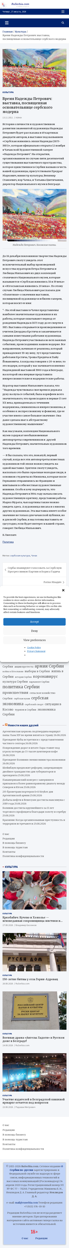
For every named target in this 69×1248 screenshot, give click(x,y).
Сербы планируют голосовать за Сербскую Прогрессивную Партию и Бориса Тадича (35, 569)
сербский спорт (34, 704)
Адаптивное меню (62, 12)
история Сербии (23, 677)
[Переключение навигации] (7, 22)
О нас (6, 834)
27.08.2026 (8, 925)
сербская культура (20, 555)
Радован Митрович (25, 1107)
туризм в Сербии (25, 709)
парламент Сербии (39, 682)
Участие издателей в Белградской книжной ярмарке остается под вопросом (34, 1101)
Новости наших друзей (23, 725)
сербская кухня (22, 698)
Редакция (9, 838)
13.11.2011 (8, 117)
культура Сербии (15, 681)
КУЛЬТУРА (11, 867)
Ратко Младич (52, 582)
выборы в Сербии (37, 671)
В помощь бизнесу (14, 842)
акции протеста (23, 666)
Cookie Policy (34, 647)
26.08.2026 (8, 983)
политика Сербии (21, 686)
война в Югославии (13, 671)
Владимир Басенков (26, 925)
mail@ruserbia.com (26, 1202)
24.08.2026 (8, 1045)
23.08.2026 (8, 1107)
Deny (34, 631)
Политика (8, 542)
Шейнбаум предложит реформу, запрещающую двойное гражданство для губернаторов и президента (32, 771)
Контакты (9, 851)
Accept (34, 621)
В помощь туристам (15, 847)
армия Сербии (49, 666)
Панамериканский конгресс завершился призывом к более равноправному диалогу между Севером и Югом (34, 783)
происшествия (15, 693)
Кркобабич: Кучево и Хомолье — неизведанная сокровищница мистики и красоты (31, 921)
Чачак (34, 555)
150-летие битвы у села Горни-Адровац (30, 979)
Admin (19, 117)
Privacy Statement (36, 651)
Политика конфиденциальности (23, 856)
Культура (8, 92)
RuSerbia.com (22, 983)
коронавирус (45, 676)
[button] (64, 590)
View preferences (34, 640)
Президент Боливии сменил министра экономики (34, 759)
